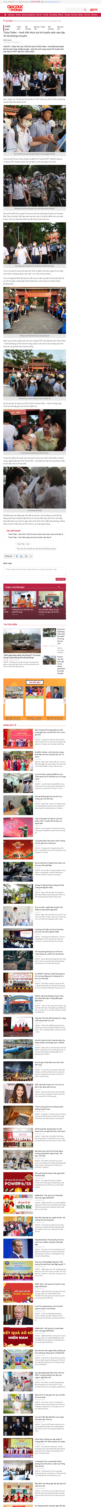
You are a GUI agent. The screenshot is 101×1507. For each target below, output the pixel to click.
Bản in (26, 556)
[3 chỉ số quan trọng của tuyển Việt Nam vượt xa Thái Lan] (14, 701)
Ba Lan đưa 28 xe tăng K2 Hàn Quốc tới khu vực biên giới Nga (50, 864)
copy (31, 556)
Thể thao (94, 15)
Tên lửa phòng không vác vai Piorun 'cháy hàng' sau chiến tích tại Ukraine (49, 953)
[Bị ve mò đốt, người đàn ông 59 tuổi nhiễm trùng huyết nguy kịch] (18, 916)
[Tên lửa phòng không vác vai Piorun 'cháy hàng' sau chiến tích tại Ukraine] (18, 960)
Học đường (53, 15)
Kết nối (38, 15)
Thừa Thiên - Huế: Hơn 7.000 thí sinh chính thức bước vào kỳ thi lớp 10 (35, 534)
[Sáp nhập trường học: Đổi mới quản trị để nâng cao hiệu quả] (55, 701)
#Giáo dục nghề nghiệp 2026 (51, 21)
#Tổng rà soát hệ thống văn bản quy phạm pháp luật (27, 21)
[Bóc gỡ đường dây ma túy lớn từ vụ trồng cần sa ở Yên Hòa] (18, 805)
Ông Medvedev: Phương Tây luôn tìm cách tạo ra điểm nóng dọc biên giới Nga (49, 1242)
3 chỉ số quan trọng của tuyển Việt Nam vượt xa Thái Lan (13, 720)
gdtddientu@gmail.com (53, 2)
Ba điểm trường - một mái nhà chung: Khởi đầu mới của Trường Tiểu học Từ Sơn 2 (49, 754)
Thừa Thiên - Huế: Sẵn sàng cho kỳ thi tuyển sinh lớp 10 (29, 537)
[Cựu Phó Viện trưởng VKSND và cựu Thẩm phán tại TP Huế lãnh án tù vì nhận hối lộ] (18, 783)
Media (81, 15)
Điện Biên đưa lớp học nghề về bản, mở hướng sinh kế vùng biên (50, 1219)
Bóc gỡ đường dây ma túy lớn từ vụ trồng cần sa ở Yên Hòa (48, 798)
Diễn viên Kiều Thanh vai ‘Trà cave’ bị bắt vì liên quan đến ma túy (49, 1086)
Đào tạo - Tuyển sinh (39, 28)
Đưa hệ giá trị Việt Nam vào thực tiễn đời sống (49, 1064)
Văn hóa (87, 15)
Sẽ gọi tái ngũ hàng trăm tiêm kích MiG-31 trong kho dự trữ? (61, 636)
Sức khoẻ (74, 15)
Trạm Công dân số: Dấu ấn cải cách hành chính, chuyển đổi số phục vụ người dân (48, 821)
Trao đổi (45, 15)
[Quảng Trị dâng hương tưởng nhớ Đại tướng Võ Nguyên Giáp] (18, 894)
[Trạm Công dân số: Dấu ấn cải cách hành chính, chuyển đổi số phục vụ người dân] (18, 827)
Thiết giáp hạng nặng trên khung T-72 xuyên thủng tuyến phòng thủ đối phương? (21, 656)
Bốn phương (51, 28)
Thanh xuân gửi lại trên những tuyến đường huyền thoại (49, 1108)
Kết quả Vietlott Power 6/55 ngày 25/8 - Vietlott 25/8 (50, 1174)
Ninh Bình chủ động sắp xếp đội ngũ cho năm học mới (50, 1485)
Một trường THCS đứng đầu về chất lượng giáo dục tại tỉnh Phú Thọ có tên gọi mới (50, 732)
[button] (57, 586)
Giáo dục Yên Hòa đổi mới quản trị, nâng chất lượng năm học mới (50, 1019)
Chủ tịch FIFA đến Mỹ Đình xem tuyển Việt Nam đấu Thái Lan (49, 1418)
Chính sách (19, 28)
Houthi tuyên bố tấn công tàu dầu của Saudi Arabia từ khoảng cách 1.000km (50, 1041)
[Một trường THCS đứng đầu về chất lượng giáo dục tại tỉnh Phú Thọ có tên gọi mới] (18, 739)
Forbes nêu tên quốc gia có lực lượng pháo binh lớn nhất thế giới (61, 665)
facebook (17, 556)
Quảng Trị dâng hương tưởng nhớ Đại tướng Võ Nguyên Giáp (49, 886)
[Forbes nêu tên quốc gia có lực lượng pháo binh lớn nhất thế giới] (49, 660)
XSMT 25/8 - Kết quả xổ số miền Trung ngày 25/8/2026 (50, 1285)
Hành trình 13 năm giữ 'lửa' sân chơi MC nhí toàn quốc (50, 1396)
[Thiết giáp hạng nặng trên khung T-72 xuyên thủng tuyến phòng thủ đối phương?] (22, 640)
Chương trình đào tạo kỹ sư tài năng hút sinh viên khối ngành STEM (49, 931)
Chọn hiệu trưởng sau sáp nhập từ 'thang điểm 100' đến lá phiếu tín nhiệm (50, 1440)
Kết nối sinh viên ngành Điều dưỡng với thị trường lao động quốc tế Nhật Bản (50, 1352)
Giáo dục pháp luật (28, 15)
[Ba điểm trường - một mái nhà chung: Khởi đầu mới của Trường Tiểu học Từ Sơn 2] (18, 761)
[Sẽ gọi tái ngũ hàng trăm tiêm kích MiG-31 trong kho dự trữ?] (49, 632)
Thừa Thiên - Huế (23, 544)
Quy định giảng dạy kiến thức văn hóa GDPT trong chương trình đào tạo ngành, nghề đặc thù (49, 1375)
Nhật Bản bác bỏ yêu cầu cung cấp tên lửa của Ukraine (34, 720)
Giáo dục (11, 15)
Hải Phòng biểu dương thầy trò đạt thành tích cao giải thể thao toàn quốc (50, 1130)
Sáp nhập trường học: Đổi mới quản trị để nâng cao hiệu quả (55, 720)
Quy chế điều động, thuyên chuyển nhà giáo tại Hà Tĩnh (28, 611)
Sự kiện (9, 21)
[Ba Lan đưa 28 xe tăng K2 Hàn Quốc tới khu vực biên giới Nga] (18, 872)
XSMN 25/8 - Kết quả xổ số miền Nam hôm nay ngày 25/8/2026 (49, 1330)
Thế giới (67, 15)
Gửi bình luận (60, 579)
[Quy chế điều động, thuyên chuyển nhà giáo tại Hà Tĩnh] (30, 599)
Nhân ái (60, 15)
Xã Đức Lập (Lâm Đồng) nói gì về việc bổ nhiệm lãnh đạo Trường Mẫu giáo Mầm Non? (57, 612)
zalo (21, 556)
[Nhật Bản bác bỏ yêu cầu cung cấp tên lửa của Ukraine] (35, 701)
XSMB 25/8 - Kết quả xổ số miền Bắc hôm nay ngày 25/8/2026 (49, 1197)
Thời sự (18, 15)
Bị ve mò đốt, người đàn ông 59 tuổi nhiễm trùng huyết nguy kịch (49, 908)
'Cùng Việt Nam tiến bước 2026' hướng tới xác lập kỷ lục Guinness (50, 842)
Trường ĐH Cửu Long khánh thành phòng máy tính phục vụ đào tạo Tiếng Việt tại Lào (50, 1464)
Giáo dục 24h (60, 28)
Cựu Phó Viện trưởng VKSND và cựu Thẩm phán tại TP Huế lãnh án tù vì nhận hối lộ (50, 776)
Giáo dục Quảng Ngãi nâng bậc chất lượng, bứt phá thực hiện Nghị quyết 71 (50, 1263)
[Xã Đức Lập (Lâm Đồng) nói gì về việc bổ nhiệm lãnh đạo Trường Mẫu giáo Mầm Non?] (57, 599)
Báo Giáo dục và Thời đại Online (15, 8)
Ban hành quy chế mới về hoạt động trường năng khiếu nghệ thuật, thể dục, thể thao (49, 1153)
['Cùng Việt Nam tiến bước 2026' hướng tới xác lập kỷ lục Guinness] (18, 849)
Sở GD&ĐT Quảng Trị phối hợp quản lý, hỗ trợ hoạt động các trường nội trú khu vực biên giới (50, 976)
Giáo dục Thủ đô (94, 9)
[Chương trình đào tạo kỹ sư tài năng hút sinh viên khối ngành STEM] (18, 938)
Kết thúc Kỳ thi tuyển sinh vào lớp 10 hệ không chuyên (36, 549)
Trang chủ (5, 15)
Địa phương (28, 28)
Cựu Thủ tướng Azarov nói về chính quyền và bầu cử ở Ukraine (49, 1307)
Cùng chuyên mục (15, 587)
